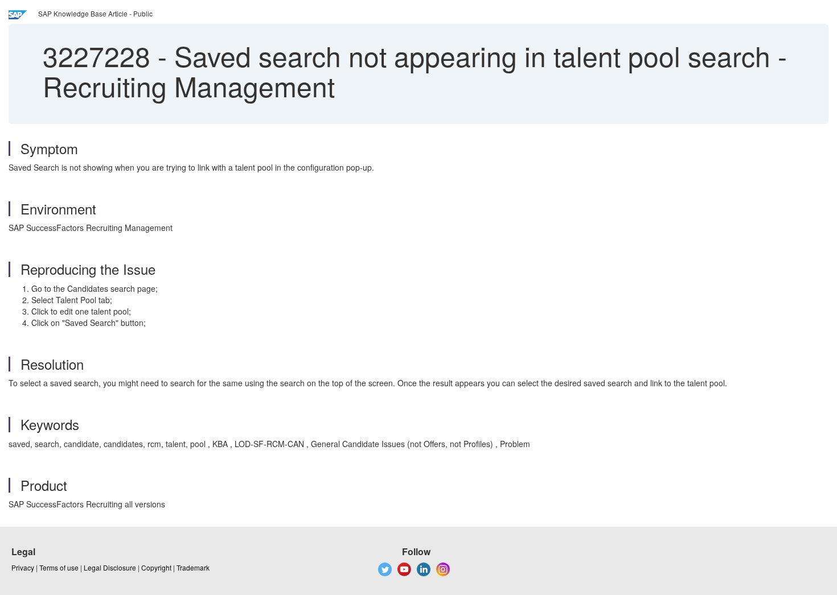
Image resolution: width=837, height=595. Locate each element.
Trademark (193, 567)
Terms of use (59, 567)
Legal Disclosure (110, 567)
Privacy (22, 567)
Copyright (156, 567)
